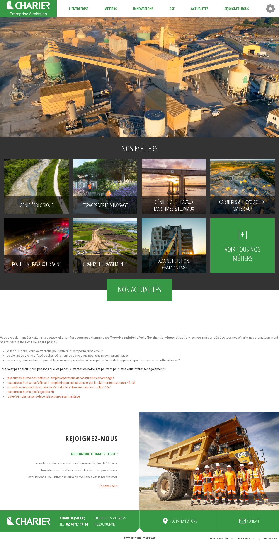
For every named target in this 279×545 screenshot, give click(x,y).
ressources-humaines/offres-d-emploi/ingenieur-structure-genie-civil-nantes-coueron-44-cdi (71, 382)
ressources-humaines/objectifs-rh (30, 392)
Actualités (199, 8)
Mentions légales (222, 538)
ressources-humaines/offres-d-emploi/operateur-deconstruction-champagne (60, 378)
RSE (172, 8)
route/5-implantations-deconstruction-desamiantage (43, 396)
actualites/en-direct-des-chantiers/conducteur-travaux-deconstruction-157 (59, 387)
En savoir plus (108, 486)
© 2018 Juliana (267, 538)
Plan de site (246, 538)
